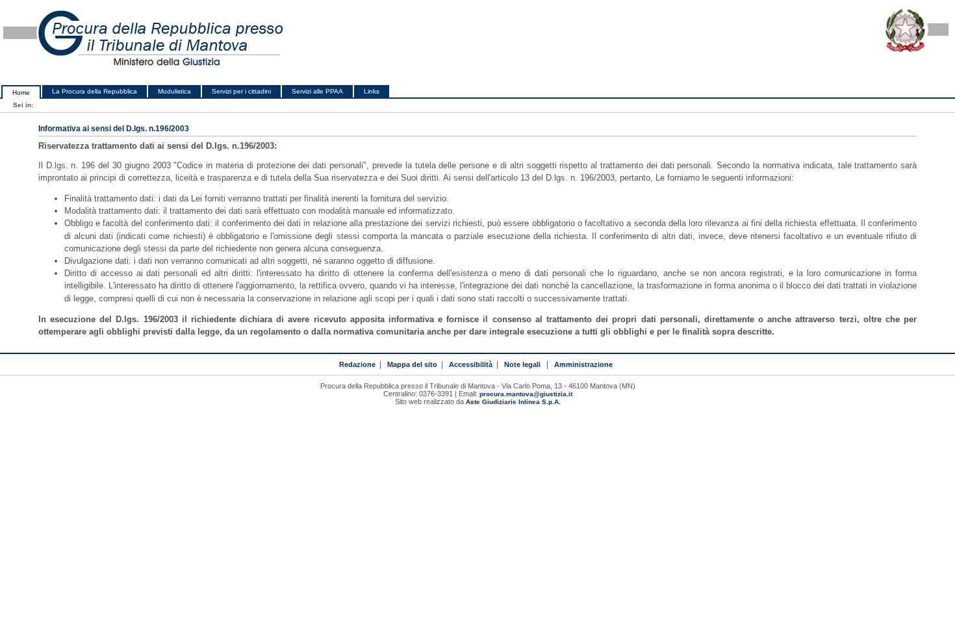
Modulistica (174, 91)
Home (21, 92)
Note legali (522, 364)
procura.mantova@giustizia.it (525, 394)
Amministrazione (583, 364)
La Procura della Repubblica (94, 91)
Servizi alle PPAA (317, 91)
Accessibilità (470, 364)
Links (371, 91)
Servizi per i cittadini (241, 91)
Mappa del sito (412, 364)
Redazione (357, 364)
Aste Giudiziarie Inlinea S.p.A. (513, 401)
